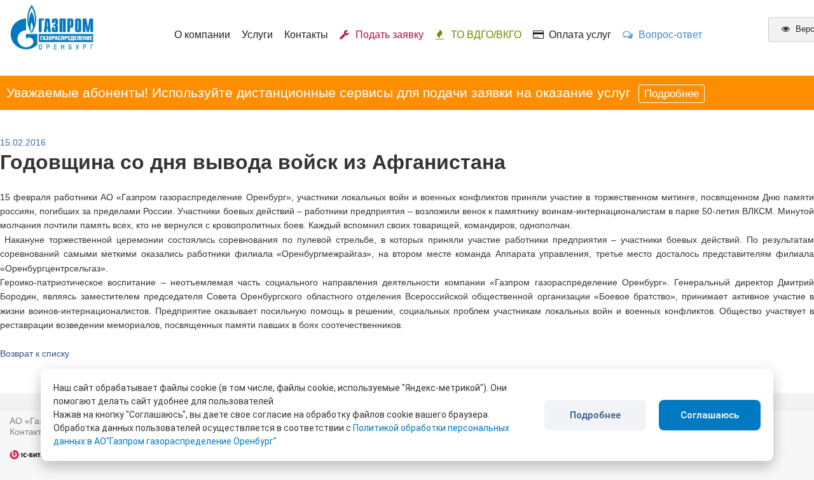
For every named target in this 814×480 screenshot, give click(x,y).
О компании (202, 34)
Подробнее (671, 94)
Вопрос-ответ (667, 34)
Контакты (306, 34)
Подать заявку (387, 34)
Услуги (257, 34)
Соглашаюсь (709, 415)
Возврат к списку (34, 353)
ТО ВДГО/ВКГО (486, 34)
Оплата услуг (577, 34)
